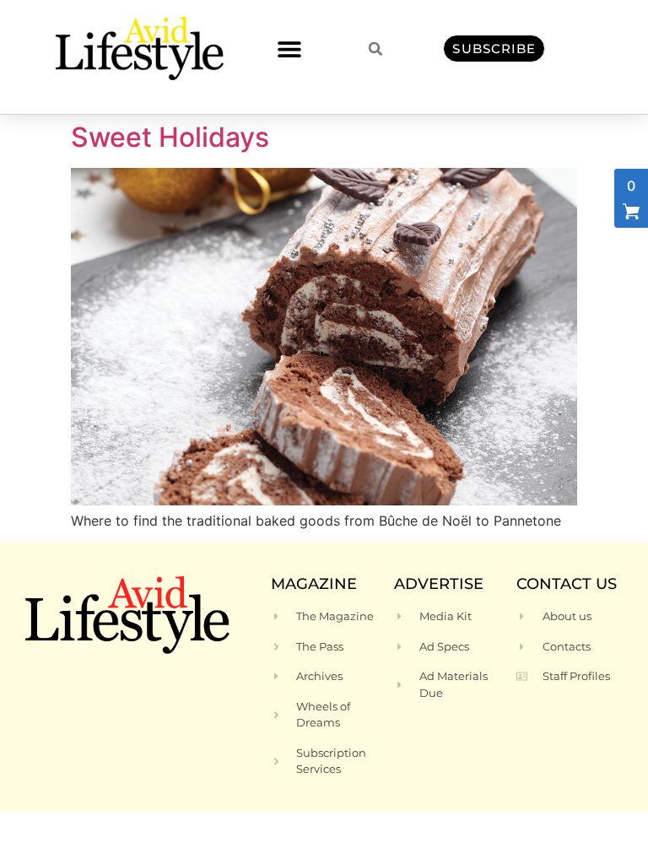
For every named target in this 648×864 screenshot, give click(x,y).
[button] (289, 49)
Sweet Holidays (170, 137)
